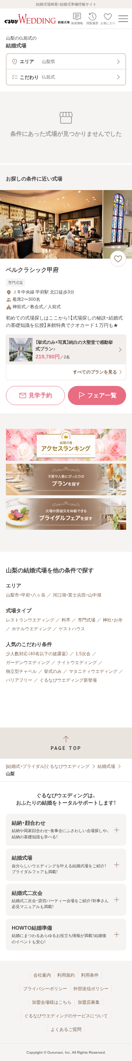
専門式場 (86, 620)
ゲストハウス (72, 628)
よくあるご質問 (66, 1029)
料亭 (66, 620)
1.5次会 (83, 653)
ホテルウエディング (31, 628)
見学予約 (40, 395)
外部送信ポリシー (91, 988)
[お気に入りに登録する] (118, 259)
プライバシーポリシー (45, 988)
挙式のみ (53, 671)
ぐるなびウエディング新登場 (68, 680)
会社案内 (42, 975)
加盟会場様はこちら (52, 1002)
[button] (66, 830)
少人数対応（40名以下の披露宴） (37, 653)
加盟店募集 (89, 1002)
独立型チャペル (21, 671)
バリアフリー (19, 680)
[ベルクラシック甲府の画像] (66, 224)
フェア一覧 (102, 395)
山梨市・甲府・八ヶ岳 (25, 595)
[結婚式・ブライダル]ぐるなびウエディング (47, 766)
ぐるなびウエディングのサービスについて (66, 1015)
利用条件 (90, 975)
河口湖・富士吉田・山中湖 (77, 595)
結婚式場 (106, 766)
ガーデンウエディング (28, 662)
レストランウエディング (30, 620)
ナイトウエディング (77, 662)
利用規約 (66, 975)
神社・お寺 (112, 620)
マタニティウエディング (93, 671)
